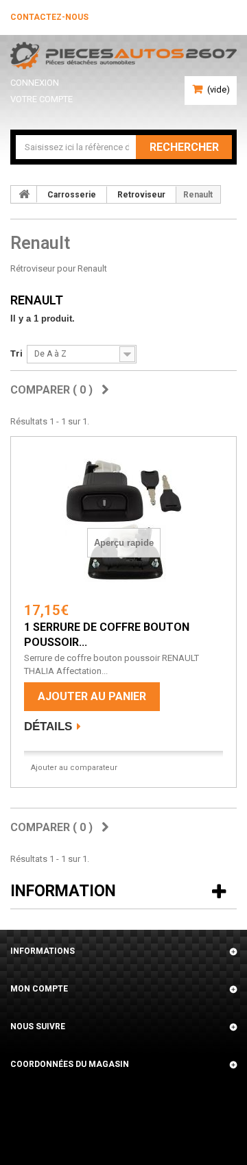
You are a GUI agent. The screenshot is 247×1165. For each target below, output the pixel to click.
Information (63, 891)
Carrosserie (71, 195)
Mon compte (39, 989)
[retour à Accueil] (24, 194)
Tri (16, 353)
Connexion (34, 82)
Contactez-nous (49, 17)
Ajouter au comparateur (74, 767)
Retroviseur (141, 195)
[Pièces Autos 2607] (123, 55)
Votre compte (41, 99)
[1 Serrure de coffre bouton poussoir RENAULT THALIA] (123, 520)
